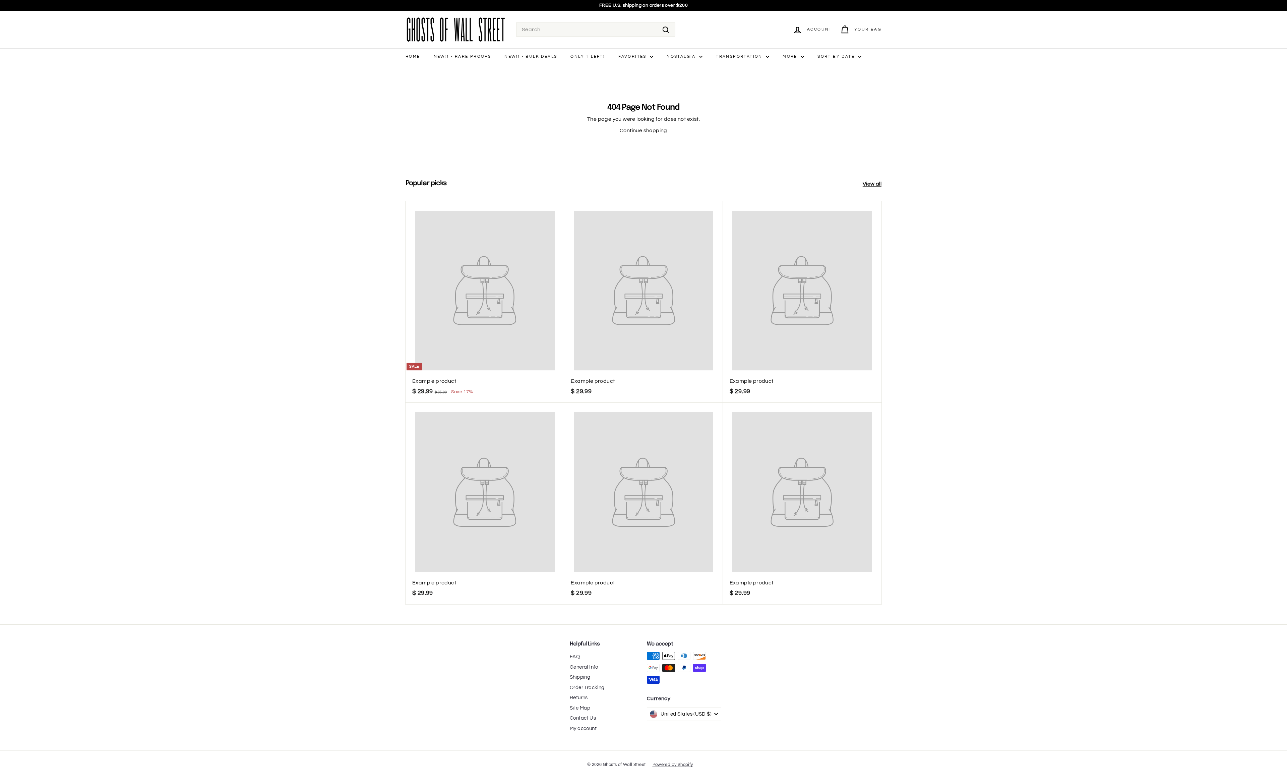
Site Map (580, 708)
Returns (579, 697)
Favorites (633, 56)
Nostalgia (682, 56)
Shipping (580, 677)
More (791, 56)
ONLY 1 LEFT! (587, 56)
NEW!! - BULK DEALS (530, 56)
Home (413, 56)
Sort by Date (836, 56)
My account (583, 728)
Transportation (740, 56)
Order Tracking (587, 687)
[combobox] (595, 29)
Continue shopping (643, 130)
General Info (584, 667)
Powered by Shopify (673, 764)
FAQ (575, 656)
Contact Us (583, 718)
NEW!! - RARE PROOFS (462, 56)
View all (872, 184)
